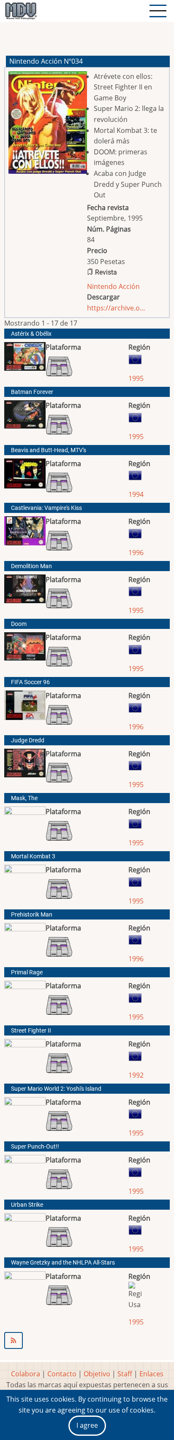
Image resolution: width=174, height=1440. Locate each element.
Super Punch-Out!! (35, 1146)
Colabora (25, 1373)
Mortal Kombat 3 (33, 856)
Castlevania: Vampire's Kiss (46, 508)
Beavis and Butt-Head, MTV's (48, 450)
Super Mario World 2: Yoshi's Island (56, 1088)
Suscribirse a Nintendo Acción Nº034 (87, 1340)
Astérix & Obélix (31, 333)
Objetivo (97, 1373)
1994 (136, 494)
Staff (124, 1373)
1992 (136, 1075)
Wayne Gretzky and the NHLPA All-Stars (63, 1262)
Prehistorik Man (31, 914)
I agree (87, 1425)
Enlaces (151, 1373)
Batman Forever (32, 392)
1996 (136, 552)
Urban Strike (27, 1204)
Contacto (61, 1373)
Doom (19, 624)
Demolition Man (31, 566)
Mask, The (24, 798)
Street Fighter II (31, 1030)
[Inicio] (20, 11)
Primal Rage (27, 972)
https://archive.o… (116, 308)
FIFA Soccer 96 (30, 682)
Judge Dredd (27, 740)
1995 (136, 378)
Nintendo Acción (113, 286)
